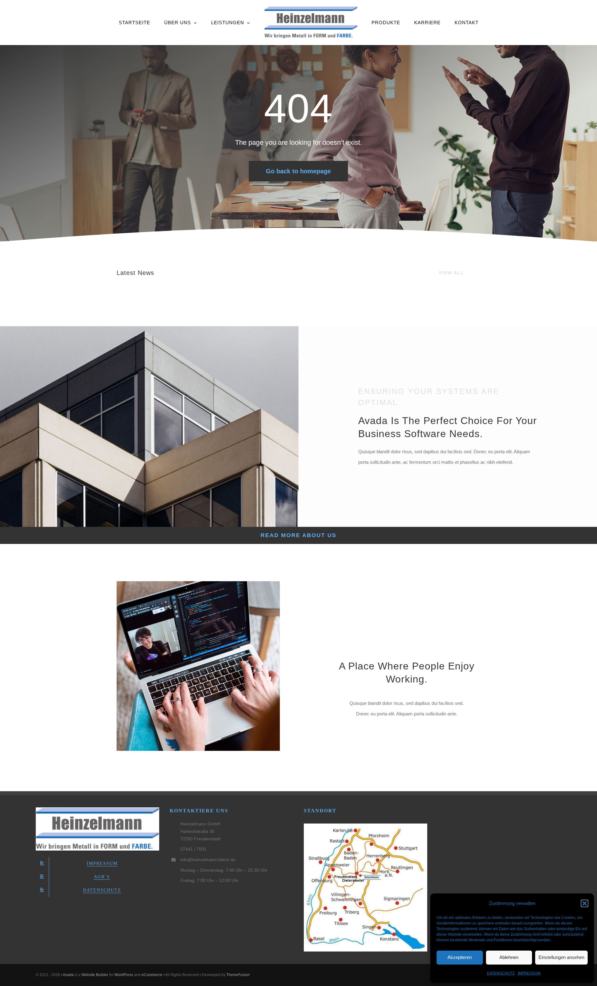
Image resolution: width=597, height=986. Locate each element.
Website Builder (94, 975)
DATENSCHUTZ (501, 973)
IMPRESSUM (529, 973)
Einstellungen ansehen (561, 957)
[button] (584, 903)
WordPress (123, 975)
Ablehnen (508, 957)
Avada (68, 975)
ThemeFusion (238, 975)
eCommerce (151, 975)
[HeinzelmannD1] (97, 809)
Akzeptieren (459, 957)
